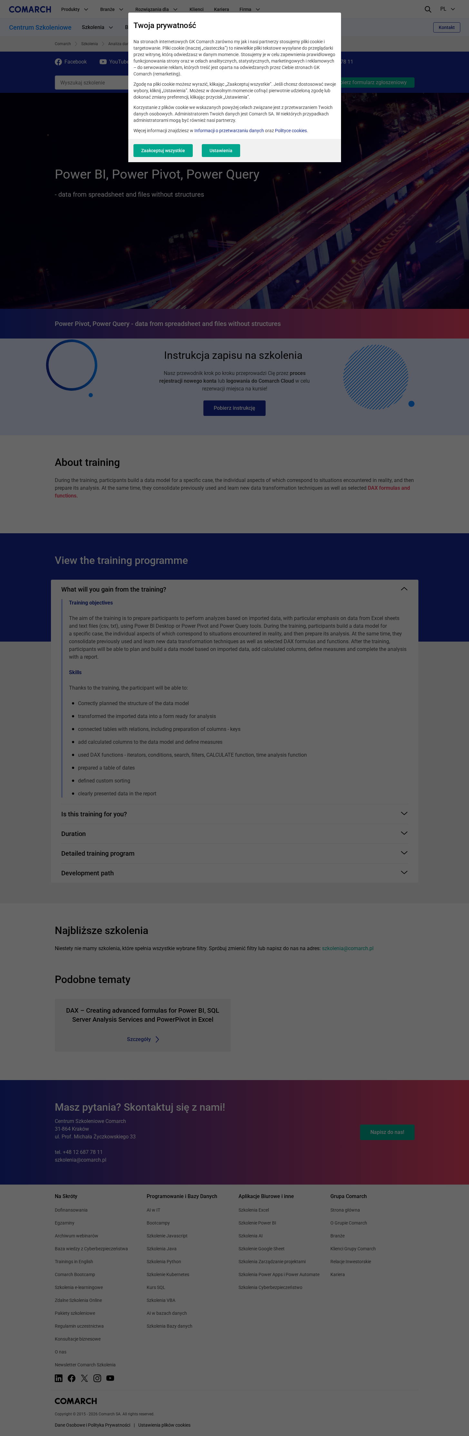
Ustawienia (221, 150)
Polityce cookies (291, 130)
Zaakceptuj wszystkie (163, 150)
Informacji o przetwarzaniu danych (229, 130)
